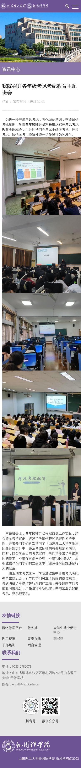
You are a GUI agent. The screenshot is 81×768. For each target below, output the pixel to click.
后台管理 (34, 645)
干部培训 (8, 645)
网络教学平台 (12, 628)
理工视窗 (8, 638)
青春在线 (34, 638)
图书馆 (58, 638)
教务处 (33, 628)
